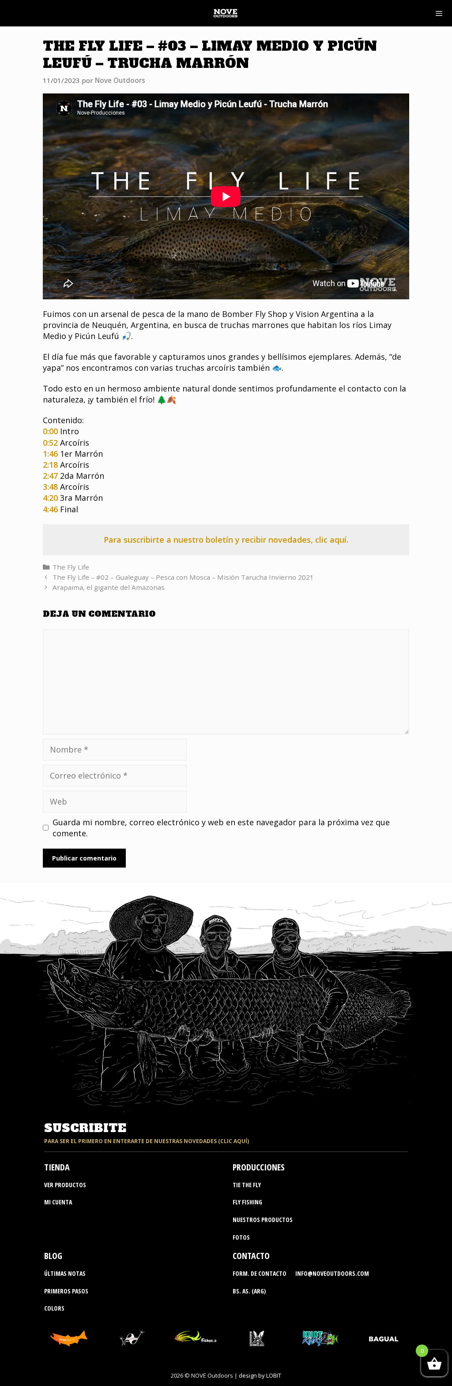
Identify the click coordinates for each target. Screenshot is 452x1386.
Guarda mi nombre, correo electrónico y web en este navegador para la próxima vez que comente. (221, 827)
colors (54, 1308)
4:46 (50, 509)
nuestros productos (263, 1219)
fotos (241, 1237)
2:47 (50, 475)
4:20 (50, 497)
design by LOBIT (260, 1375)
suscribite (85, 1128)
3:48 (50, 486)
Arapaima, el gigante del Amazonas (109, 587)
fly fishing (247, 1202)
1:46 (50, 453)
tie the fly (247, 1185)
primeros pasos (66, 1291)
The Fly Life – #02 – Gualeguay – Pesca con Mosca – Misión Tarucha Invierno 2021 (183, 577)
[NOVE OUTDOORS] (225, 13)
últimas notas (65, 1273)
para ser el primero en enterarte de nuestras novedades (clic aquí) (146, 1141)
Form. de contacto (259, 1273)
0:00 (50, 431)
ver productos (65, 1185)
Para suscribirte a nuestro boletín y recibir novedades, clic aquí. (226, 539)
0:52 (50, 442)
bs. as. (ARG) (249, 1291)
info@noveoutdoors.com (332, 1273)
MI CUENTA (58, 1202)
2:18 (50, 464)
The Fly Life (71, 567)
